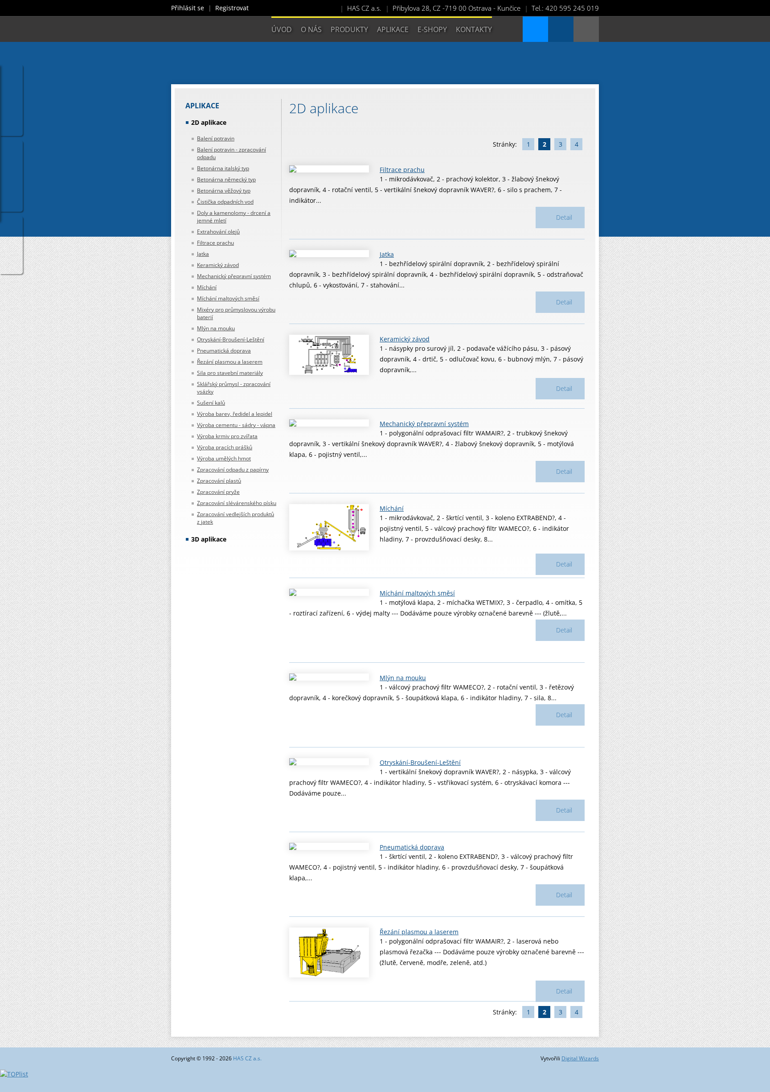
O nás (311, 29)
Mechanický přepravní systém (234, 276)
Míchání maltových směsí (228, 298)
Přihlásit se (187, 8)
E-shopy (432, 29)
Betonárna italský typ (223, 168)
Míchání (207, 287)
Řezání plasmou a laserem (229, 361)
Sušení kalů (211, 402)
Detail (564, 217)
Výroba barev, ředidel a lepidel (234, 414)
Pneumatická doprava (224, 350)
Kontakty (474, 29)
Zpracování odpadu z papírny (233, 469)
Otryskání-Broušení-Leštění (230, 339)
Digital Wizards (580, 1058)
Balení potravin (215, 138)
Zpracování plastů (219, 480)
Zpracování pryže (218, 492)
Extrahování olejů (218, 231)
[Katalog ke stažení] (535, 29)
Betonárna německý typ (226, 179)
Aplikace (393, 29)
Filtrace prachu (215, 242)
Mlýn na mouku (216, 328)
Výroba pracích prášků (224, 447)
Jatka (203, 254)
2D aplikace (208, 122)
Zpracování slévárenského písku (236, 503)
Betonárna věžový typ (223, 190)
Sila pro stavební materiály (230, 373)
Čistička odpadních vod (225, 201)
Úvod (281, 29)
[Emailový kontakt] (560, 29)
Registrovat (232, 8)
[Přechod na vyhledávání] (586, 29)
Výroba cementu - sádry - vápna (236, 425)
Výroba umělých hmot (224, 458)
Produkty (349, 29)
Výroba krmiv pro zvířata (227, 436)
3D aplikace (208, 539)
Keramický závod (218, 265)
